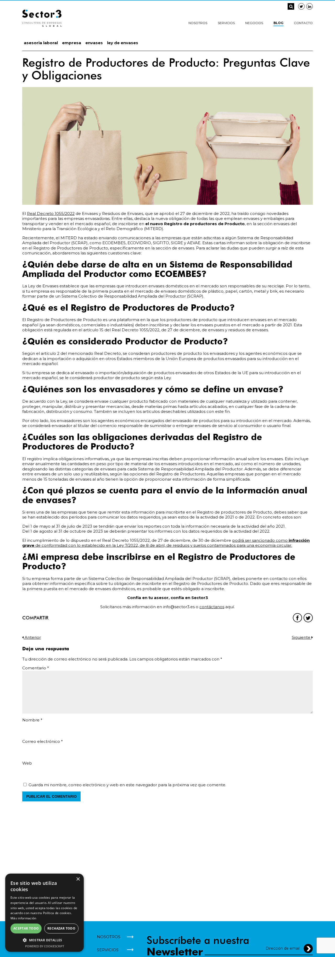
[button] (44, 940)
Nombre (32, 719)
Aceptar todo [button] (26, 928)
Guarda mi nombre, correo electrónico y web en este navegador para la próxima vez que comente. (127, 784)
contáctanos (211, 606)
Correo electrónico (42, 741)
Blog (278, 23)
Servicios (226, 23)
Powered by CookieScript (44, 946)
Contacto (303, 23)
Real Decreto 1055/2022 (51, 213)
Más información (23, 918)
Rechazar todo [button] (61, 928)
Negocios (254, 23)
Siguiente (301, 637)
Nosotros (197, 23)
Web (27, 763)
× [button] (78, 879)
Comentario (35, 667)
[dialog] (44, 913)
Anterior (32, 637)
